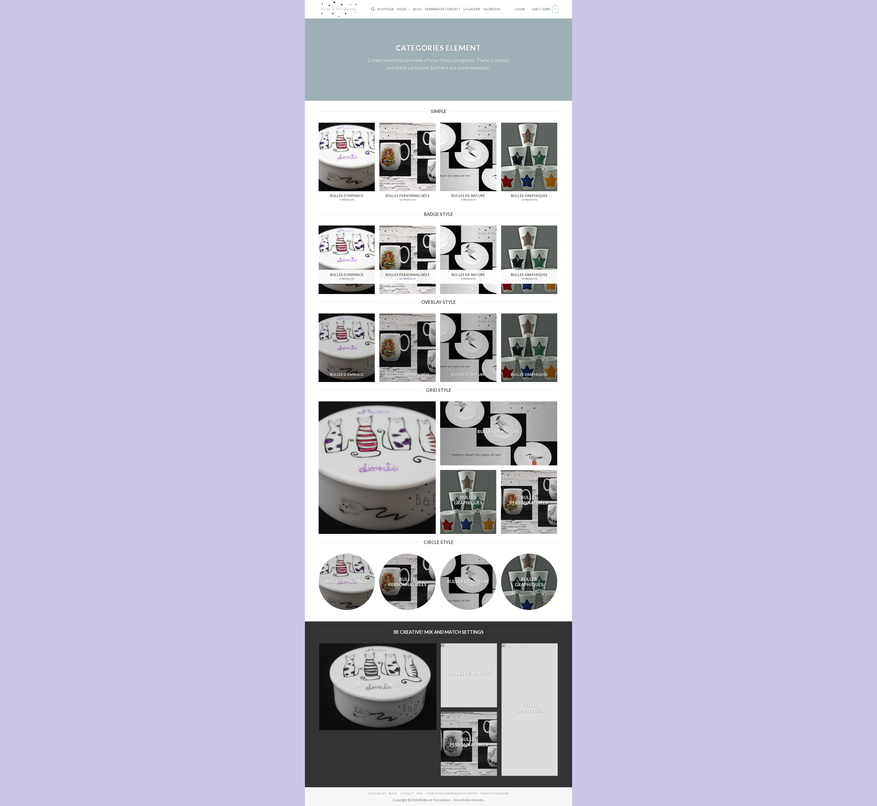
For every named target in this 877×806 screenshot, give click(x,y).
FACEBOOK (491, 9)
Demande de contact (442, 9)
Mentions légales (494, 793)
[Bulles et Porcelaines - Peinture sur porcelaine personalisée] (341, 9)
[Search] (373, 9)
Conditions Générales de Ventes (452, 793)
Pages (402, 9)
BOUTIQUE (386, 9)
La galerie (472, 9)
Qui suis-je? (377, 793)
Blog (417, 9)
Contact (407, 793)
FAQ (420, 793)
